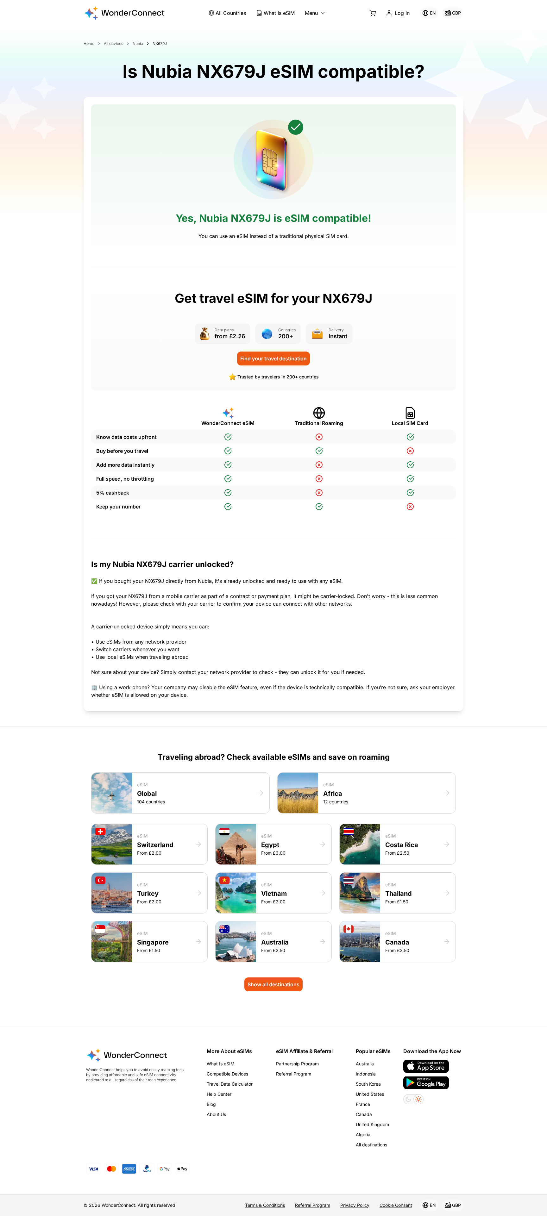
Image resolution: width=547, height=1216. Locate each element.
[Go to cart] (372, 13)
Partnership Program (297, 1063)
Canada (364, 1114)
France (363, 1104)
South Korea (368, 1084)
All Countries (231, 13)
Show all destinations (273, 984)
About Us (216, 1114)
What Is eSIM (279, 13)
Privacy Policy (354, 1205)
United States (370, 1094)
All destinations (371, 1144)
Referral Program (293, 1073)
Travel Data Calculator (230, 1084)
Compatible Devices (227, 1073)
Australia (365, 1063)
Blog (211, 1104)
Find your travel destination (273, 358)
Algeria (363, 1134)
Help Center (219, 1094)
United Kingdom (372, 1124)
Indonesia (366, 1073)
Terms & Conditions (265, 1205)
